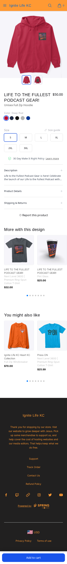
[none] (52, 130)
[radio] (10, 137)
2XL (10, 148)
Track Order (33, 467)
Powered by (24, 505)
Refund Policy (33, 483)
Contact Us (33, 475)
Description (10, 170)
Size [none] (6, 130)
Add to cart (33, 558)
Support (33, 458)
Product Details (13, 191)
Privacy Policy (23, 540)
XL (56, 137)
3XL (26, 148)
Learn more (52, 158)
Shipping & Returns (15, 203)
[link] (19, 250)
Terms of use (44, 540)
